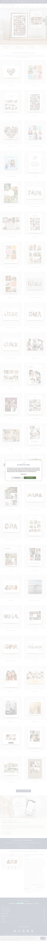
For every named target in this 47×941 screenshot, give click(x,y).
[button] (23, 474)
